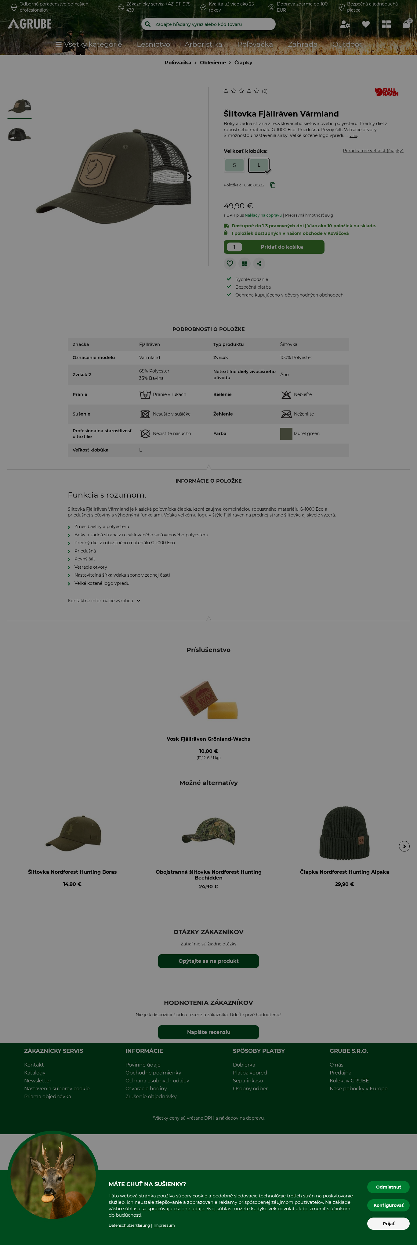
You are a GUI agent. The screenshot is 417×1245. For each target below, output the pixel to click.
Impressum (164, 1225)
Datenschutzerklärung (129, 1225)
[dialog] (208, 622)
